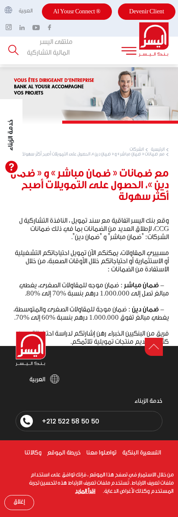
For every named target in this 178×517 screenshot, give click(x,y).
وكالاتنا (33, 453)
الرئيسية (158, 149)
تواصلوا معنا (101, 453)
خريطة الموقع (64, 453)
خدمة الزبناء (10, 135)
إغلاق (19, 501)
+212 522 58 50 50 (70, 421)
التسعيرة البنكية (141, 453)
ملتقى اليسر (56, 42)
